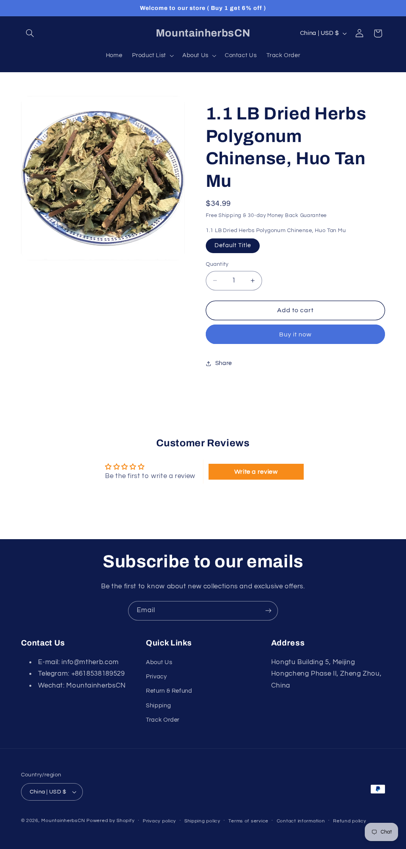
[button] (30, 33)
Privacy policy (159, 821)
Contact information (301, 821)
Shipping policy (202, 821)
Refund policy (349, 821)
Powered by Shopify (110, 820)
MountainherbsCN (63, 820)
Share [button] (223, 363)
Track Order (163, 720)
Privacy (156, 677)
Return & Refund (169, 691)
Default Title (232, 245)
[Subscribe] (268, 610)
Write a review (256, 472)
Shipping (158, 706)
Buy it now (295, 334)
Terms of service (248, 821)
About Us (159, 662)
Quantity (217, 264)
